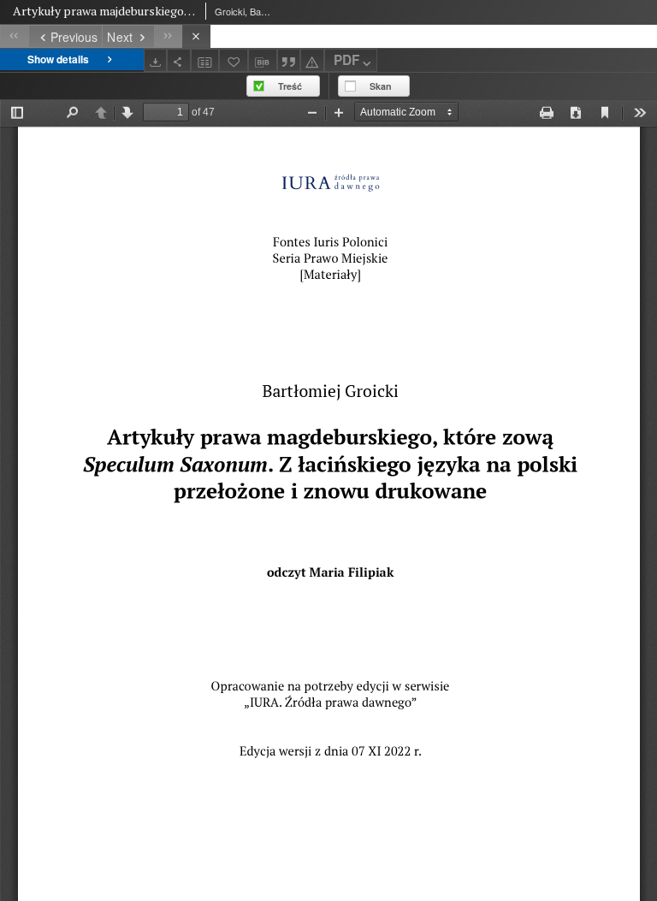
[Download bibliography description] (262, 61)
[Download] (156, 60)
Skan (381, 86)
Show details (58, 59)
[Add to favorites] (233, 60)
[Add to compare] (205, 60)
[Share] (179, 60)
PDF (346, 59)
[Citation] (289, 60)
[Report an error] (312, 60)
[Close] (196, 36)
